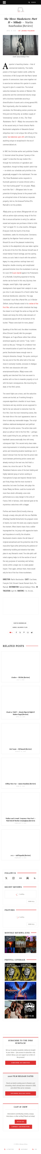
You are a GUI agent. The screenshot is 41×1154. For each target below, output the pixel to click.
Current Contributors (21, 1126)
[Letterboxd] (20, 878)
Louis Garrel (17, 273)
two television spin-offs (16, 137)
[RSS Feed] (34, 878)
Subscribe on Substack (20, 1062)
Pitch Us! (20, 1121)
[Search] (29, 2)
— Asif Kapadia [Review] (20, 855)
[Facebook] (16, 632)
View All (31, 901)
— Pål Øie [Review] (21, 677)
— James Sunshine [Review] (20, 784)
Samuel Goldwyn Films (20, 627)
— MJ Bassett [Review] (20, 749)
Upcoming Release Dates (20, 1093)
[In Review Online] (20, 9)
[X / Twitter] (6, 878)
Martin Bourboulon (20, 623)
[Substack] (27, 878)
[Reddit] (31, 632)
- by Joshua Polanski (26, 31)
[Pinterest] (24, 632)
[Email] (28, 632)
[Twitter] (20, 632)
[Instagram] (13, 878)
